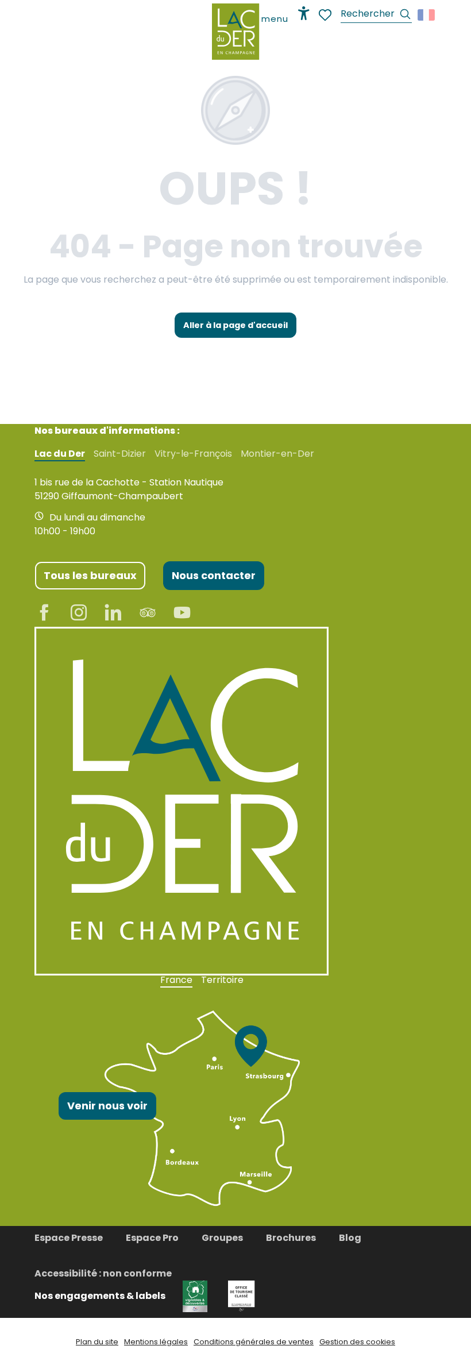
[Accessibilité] (303, 13)
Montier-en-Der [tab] (277, 453)
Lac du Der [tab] (59, 453)
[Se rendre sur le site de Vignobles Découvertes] (197, 1295)
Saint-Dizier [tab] (120, 453)
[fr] (427, 14)
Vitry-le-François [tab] (193, 453)
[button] (376, 15)
